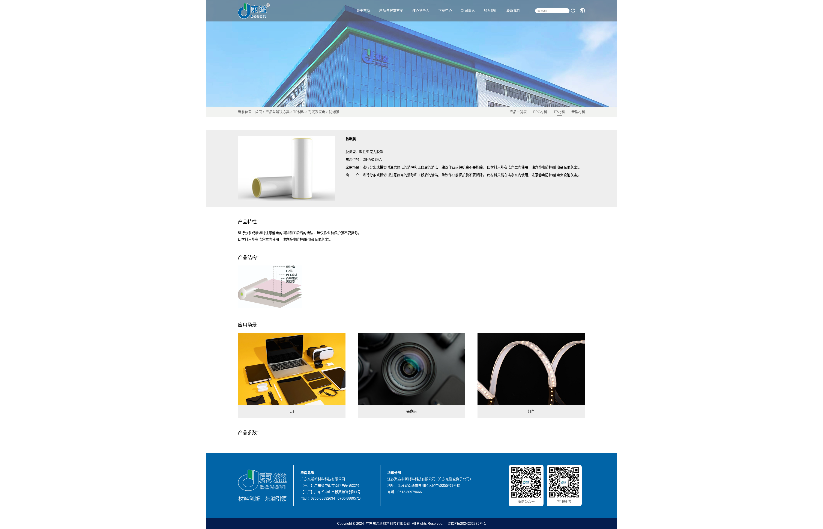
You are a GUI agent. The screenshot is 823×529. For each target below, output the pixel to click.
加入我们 (490, 10)
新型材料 (578, 112)
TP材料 (299, 112)
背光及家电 (316, 112)
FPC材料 (540, 112)
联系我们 (513, 10)
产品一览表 (518, 112)
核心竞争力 (420, 10)
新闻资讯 (468, 10)
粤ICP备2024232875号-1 (466, 523)
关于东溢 (363, 10)
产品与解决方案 (391, 10)
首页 (258, 112)
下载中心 (445, 10)
